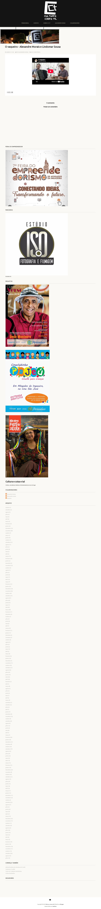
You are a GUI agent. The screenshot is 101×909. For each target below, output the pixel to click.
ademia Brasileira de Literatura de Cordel (15, 867)
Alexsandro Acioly (11, 496)
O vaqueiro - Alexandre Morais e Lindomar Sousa (33, 46)
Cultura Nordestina (10, 873)
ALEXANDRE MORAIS (60, 23)
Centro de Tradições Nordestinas (14, 871)
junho (7, 549)
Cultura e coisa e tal (15, 481)
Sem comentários (35, 52)
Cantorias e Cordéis (10, 869)
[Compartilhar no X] (11, 92)
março (7, 521)
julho (7, 514)
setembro (8, 509)
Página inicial (25, 23)
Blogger (62, 904)
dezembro (8, 528)
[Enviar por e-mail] (8, 92)
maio (7, 516)
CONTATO (36, 23)
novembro (8, 530)
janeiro (7, 526)
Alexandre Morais (11, 494)
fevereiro (8, 523)
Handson (9, 498)
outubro (7, 507)
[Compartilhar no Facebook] (12, 92)
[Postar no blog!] (9, 92)
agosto (7, 512)
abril (7, 519)
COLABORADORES (74, 23)
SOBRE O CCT (46, 23)
